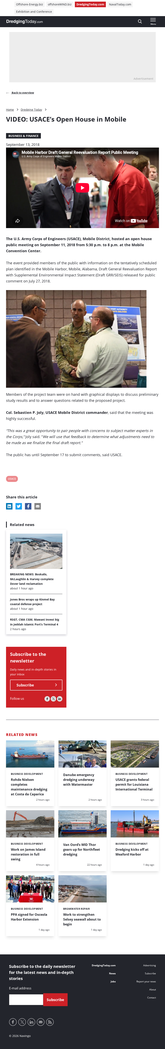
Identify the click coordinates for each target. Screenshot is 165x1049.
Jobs (113, 981)
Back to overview (22, 92)
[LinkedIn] (59, 699)
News (112, 973)
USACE (12, 479)
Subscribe (25, 685)
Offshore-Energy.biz (29, 4)
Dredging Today (31, 110)
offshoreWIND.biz (60, 4)
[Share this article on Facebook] (28, 506)
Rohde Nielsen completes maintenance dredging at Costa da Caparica (29, 786)
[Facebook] (47, 699)
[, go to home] (24, 22)
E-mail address (20, 988)
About (152, 989)
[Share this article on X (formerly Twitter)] (18, 506)
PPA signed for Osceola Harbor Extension (29, 917)
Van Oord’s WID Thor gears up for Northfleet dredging (81, 849)
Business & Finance (23, 136)
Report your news (146, 981)
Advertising (149, 965)
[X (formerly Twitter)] (53, 699)
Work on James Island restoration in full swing (28, 854)
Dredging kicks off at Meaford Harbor (132, 852)
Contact (151, 997)
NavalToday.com (120, 4)
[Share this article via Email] (37, 506)
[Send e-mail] (40, 1022)
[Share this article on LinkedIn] (9, 506)
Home (10, 110)
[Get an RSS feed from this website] (50, 1022)
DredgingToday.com (90, 4)
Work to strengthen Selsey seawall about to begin (82, 919)
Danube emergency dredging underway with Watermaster (78, 780)
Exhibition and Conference (34, 11)
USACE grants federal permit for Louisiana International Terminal (134, 784)
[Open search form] (139, 21)
